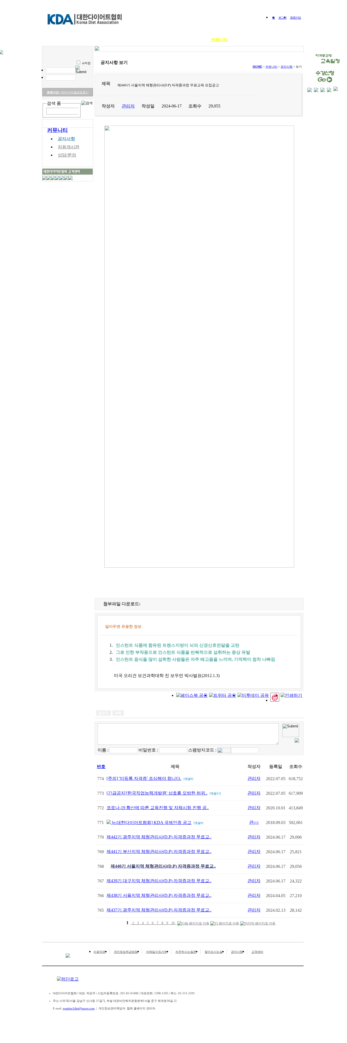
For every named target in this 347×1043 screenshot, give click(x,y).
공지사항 (66, 138)
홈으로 (63, 39)
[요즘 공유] (274, 700)
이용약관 (99, 951)
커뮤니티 (219, 39)
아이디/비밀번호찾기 (74, 92)
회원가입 (295, 17)
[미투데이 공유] (253, 695)
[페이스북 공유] (192, 695)
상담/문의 (67, 155)
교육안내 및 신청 (156, 39)
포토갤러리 (192, 39)
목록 (118, 713)
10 (173, 923)
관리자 (254, 778)
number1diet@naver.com (79, 1008)
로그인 (282, 17)
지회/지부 (245, 39)
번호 (101, 766)
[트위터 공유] (222, 695)
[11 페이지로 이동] (224, 923)
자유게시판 (68, 147)
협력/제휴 (272, 39)
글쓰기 (103, 713)
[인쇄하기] (291, 695)
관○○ (254, 822)
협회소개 (86, 39)
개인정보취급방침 (126, 951)
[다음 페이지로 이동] (193, 923)
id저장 (86, 63)
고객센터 (257, 951)
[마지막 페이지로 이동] (257, 923)
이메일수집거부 (156, 951)
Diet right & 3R (118, 39)
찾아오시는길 (214, 951)
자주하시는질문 (185, 951)
